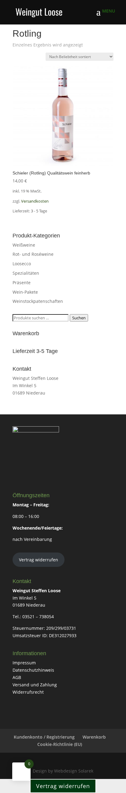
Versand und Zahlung (35, 685)
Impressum (24, 663)
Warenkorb (94, 737)
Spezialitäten (26, 273)
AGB (17, 677)
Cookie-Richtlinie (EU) (59, 744)
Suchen (79, 318)
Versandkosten (35, 201)
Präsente (22, 282)
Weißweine (24, 245)
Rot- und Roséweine (33, 254)
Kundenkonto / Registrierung (44, 737)
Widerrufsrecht (28, 692)
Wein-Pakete (25, 292)
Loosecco (22, 263)
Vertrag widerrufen (38, 560)
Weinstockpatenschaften (38, 301)
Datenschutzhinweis (33, 670)
